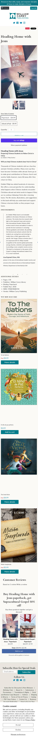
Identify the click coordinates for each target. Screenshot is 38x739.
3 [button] (22, 274)
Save (28, 28)
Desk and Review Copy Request (18, 693)
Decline (18, 730)
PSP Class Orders (10, 699)
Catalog (33, 697)
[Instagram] (24, 23)
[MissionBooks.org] (19, 16)
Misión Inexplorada (6, 564)
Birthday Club (8, 690)
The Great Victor (5, 494)
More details (9, 362)
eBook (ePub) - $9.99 (9, 124)
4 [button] (27, 274)
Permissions (7, 692)
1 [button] (13, 274)
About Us (19, 690)
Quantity (4, 130)
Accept (18, 725)
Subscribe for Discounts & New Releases (18, 688)
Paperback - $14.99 (8, 118)
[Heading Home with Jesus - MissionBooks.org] (15, 105)
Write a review (22, 584)
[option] (20, 240)
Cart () (33, 8)
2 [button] (18, 274)
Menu (6, 8)
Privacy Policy (30, 720)
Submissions (29, 690)
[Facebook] (18, 23)
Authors (25, 695)
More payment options (19, 145)
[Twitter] (14, 23)
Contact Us (23, 699)
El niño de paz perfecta (7, 425)
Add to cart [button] (19, 651)
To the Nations (5, 355)
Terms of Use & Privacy (19, 697)
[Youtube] (21, 23)
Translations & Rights (21, 692)
